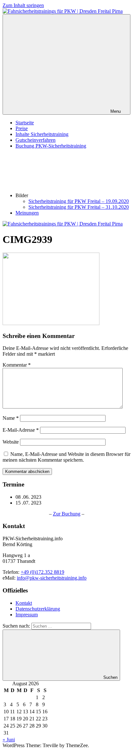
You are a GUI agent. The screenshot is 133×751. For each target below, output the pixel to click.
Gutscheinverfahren (35, 140)
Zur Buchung (66, 513)
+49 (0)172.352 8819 (42, 572)
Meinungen (27, 213)
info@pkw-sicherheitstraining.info (52, 578)
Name (11, 418)
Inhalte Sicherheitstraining (41, 134)
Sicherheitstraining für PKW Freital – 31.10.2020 (78, 207)
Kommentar (17, 365)
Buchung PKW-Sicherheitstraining (50, 146)
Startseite (24, 122)
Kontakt (23, 603)
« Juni (9, 739)
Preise (21, 128)
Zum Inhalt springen (23, 5)
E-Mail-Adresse (21, 430)
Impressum (26, 614)
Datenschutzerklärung (37, 608)
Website (11, 442)
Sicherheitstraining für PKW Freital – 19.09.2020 (78, 201)
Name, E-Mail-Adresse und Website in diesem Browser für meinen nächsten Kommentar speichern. (66, 457)
